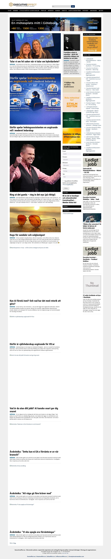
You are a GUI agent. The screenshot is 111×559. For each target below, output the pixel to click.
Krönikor (51, 10)
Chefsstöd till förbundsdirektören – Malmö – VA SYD (93, 60)
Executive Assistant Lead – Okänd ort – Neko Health (93, 89)
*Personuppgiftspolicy (68, 184)
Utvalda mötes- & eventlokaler (30, 10)
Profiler (44, 10)
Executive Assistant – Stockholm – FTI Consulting (93, 65)
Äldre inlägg (13, 543)
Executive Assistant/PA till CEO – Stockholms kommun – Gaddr (93, 79)
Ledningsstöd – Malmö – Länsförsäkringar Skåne (92, 111)
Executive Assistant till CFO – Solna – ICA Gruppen (93, 120)
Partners (86, 10)
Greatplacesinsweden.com (76, 556)
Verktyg (65, 10)
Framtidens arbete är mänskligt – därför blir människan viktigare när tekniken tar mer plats (71, 55)
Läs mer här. (65, 553)
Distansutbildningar (68, 213)
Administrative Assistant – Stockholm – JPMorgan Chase (93, 124)
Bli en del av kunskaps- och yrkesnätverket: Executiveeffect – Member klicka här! (71, 199)
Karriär (58, 10)
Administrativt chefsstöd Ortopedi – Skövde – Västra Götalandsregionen (93, 138)
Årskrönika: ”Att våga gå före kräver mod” (31, 493)
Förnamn (65, 157)
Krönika (12, 64)
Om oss (101, 10)
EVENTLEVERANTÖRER (75, 10)
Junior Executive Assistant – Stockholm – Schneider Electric (93, 93)
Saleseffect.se (51, 556)
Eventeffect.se (31, 556)
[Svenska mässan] (55, 30)
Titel (64, 174)
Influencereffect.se (61, 556)
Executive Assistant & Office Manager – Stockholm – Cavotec (93, 129)
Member (16, 10)
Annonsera (94, 10)
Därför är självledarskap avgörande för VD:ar (32, 344)
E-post (64, 151)
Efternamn (65, 162)
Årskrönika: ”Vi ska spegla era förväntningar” (32, 532)
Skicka (66, 188)
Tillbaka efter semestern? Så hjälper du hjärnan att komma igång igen (92, 226)
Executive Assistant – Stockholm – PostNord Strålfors (90, 259)
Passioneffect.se (41, 556)
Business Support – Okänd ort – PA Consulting (93, 103)
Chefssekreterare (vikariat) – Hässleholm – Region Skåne (93, 133)
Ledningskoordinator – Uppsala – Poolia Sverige (92, 107)
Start (10, 10)
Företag (64, 168)
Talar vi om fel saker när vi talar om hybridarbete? (35, 61)
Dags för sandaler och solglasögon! (27, 234)
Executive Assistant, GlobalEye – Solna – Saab (91, 198)
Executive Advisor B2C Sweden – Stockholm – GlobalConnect (92, 84)
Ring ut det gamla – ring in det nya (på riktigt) (32, 194)
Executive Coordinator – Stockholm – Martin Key (92, 68)
